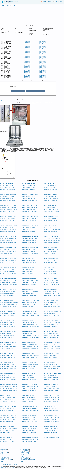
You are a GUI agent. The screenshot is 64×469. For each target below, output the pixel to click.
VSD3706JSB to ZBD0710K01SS (51, 395)
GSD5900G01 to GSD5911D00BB (51, 192)
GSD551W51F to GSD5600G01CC (30, 435)
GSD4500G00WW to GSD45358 (29, 379)
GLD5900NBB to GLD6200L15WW (8, 353)
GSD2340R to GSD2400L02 (28, 256)
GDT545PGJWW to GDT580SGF (7, 249)
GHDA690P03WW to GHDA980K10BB (9, 302)
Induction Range (4, 458)
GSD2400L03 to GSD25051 (28, 258)
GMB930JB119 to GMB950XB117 (7, 397)
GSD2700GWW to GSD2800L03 (29, 264)
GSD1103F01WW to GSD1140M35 (30, 194)
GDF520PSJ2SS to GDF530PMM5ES (8, 225)
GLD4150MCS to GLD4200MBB (7, 313)
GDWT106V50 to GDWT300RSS (7, 271)
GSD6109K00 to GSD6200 (50, 205)
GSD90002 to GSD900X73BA (50, 262)
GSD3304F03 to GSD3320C (28, 293)
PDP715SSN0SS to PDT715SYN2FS (52, 295)
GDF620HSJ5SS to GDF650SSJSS (8, 240)
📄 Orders (49, 1)
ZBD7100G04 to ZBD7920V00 (50, 426)
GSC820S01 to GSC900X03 (28, 185)
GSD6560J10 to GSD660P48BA (51, 231)
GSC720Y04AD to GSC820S (28, 183)
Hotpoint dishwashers (4, 100)
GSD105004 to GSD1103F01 (28, 192)
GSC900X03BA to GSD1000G (28, 187)
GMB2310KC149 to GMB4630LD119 (8, 384)
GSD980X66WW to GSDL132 (50, 271)
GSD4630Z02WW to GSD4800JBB (30, 386)
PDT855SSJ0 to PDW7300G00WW (52, 306)
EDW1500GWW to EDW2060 (7, 198)
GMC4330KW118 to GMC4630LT (7, 401)
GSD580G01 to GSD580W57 (50, 187)
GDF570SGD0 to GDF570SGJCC (7, 231)
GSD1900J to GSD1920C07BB (29, 218)
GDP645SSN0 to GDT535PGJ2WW (8, 242)
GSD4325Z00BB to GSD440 (28, 373)
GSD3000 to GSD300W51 (28, 273)
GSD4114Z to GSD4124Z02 (28, 353)
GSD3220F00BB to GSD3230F (29, 284)
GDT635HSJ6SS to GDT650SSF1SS (8, 260)
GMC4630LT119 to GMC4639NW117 (8, 404)
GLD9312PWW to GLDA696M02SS (8, 379)
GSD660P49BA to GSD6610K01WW (52, 234)
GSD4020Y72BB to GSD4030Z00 (29, 344)
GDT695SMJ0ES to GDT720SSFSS (8, 267)
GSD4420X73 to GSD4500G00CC (29, 377)
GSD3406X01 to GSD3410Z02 (29, 302)
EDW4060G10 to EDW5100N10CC (8, 205)
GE (14, 5)
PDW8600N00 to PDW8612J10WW (52, 348)
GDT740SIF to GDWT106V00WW (7, 269)
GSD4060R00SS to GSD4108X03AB (30, 348)
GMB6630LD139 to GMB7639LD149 (8, 390)
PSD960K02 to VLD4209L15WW (51, 386)
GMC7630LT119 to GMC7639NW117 (8, 412)
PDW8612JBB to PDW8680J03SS (51, 351)
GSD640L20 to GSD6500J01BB (51, 222)
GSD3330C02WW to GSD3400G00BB (30, 298)
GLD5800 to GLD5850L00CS (6, 348)
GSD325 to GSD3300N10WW (28, 289)
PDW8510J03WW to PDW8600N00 (52, 346)
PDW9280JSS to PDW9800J (50, 362)
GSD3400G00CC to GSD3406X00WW (30, 300)
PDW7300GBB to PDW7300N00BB (52, 309)
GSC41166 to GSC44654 (6, 435)
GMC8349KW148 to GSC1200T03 (8, 417)
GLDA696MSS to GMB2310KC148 (8, 382)
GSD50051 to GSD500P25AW (29, 397)
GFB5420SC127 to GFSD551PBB (8, 280)
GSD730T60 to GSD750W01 (50, 251)
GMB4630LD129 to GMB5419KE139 (8, 386)
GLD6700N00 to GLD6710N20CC (8, 364)
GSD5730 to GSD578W (49, 183)
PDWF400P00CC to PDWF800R (51, 368)
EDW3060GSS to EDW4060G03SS (8, 203)
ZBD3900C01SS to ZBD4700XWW (51, 406)
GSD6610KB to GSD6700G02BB (51, 236)
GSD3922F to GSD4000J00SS (29, 333)
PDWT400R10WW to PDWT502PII (51, 375)
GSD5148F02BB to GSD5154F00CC (30, 412)
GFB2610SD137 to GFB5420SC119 (8, 278)
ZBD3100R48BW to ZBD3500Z (51, 401)
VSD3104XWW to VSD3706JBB (51, 393)
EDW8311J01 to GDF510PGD (7, 211)
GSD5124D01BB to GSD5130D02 (29, 408)
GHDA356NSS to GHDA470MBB (7, 293)
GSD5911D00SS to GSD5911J (50, 194)
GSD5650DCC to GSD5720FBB (29, 441)
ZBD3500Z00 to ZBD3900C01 (50, 404)
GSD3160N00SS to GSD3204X (29, 278)
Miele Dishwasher (24, 454)
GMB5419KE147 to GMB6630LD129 (8, 388)
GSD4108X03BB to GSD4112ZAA (29, 351)
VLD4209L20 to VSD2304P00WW (51, 388)
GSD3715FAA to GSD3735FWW (29, 320)
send (36, 80)
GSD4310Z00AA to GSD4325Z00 (29, 371)
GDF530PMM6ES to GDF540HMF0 (8, 227)
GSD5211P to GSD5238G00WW (29, 417)
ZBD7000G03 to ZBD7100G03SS (51, 424)
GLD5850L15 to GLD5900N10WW (8, 351)
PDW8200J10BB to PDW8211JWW (52, 335)
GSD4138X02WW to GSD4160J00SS (30, 359)
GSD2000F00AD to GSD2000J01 (29, 222)
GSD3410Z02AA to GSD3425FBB (29, 304)
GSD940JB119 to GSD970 (50, 267)
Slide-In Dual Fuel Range (6, 459)
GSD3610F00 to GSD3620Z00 (29, 311)
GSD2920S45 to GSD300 (27, 271)
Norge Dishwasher (24, 456)
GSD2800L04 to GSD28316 (28, 267)
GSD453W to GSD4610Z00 (28, 382)
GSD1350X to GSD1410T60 (28, 209)
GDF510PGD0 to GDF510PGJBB (7, 214)
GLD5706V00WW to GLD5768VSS (8, 346)
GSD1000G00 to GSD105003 (28, 189)
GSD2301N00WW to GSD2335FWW (30, 253)
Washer (2, 453)
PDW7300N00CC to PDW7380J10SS (52, 311)
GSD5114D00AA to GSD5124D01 (29, 406)
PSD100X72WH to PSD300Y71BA (51, 379)
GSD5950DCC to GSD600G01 (50, 200)
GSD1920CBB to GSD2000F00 (29, 220)
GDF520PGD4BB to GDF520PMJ (7, 220)
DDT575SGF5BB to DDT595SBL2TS (8, 192)
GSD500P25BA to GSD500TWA (29, 399)
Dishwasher (9, 5)
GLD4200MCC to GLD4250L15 (7, 315)
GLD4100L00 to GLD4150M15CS (7, 311)
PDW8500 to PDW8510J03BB (50, 344)
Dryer (1, 450)
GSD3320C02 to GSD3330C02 (29, 295)
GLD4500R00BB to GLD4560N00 (7, 329)
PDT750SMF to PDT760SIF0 (50, 298)
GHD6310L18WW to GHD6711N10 (8, 289)
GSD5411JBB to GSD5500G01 (29, 428)
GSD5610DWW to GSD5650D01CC (30, 439)
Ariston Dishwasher (24, 449)
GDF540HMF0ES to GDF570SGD (8, 229)
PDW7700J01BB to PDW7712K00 (51, 315)
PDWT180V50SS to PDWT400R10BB (52, 373)
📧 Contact (60, 1)
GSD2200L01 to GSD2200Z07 (29, 242)
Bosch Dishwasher (24, 450)
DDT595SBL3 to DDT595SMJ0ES (8, 194)
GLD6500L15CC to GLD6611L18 (7, 359)
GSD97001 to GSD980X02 (50, 269)
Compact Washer (4, 454)
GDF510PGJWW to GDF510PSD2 (8, 216)
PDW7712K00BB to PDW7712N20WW (52, 317)
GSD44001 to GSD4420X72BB (29, 375)
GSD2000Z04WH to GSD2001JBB (29, 227)
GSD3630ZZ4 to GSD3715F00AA (29, 317)
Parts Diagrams (42, 41)
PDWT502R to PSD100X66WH (51, 377)
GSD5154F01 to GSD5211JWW (29, 415)
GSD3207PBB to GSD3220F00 (29, 282)
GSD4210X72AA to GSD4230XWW (30, 364)
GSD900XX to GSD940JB (49, 264)
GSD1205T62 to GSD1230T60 (29, 203)
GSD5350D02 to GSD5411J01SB (29, 426)
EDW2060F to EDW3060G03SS (7, 200)
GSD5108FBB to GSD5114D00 (29, 404)
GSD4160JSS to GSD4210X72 (29, 362)
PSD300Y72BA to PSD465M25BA (51, 382)
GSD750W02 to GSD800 (49, 253)
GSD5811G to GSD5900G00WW (51, 189)
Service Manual (27, 41)
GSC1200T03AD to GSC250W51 (7, 419)
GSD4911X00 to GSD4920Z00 (29, 390)
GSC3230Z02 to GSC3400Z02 (7, 426)
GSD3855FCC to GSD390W (28, 329)
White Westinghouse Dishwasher (27, 459)
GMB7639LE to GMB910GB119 (7, 393)
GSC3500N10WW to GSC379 (7, 430)
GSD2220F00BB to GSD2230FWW (30, 247)
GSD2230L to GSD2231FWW (28, 249)
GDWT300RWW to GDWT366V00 (8, 273)
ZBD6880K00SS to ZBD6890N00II (51, 417)
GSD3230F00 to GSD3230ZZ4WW (30, 287)
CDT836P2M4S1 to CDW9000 (7, 187)
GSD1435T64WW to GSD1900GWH (30, 216)
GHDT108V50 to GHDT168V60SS (8, 306)
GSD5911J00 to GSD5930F (50, 196)
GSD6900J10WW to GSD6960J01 (51, 242)
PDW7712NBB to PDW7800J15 (51, 320)
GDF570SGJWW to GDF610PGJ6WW (8, 234)
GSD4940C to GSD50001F (28, 395)
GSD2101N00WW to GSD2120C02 (30, 236)
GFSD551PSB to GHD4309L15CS (8, 282)
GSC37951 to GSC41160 (6, 432)
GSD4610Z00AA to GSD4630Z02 (29, 384)
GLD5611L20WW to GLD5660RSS (8, 342)
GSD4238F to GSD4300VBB (28, 366)
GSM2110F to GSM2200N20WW (51, 282)
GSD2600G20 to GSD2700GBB (29, 262)
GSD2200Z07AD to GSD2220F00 (29, 245)
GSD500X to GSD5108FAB (28, 401)
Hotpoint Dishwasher (25, 452)
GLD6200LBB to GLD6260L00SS (7, 355)
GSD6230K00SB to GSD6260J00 (51, 214)
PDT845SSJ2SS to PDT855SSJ (51, 304)
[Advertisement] (32, 15)
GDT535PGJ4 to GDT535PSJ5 (7, 245)
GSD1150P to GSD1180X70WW (29, 196)
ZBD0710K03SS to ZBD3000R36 (51, 397)
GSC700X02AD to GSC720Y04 (7, 441)
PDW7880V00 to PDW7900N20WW (52, 329)
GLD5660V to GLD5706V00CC (7, 344)
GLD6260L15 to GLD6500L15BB (7, 357)
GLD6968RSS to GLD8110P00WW (8, 373)
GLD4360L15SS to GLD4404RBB (7, 322)
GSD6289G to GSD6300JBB (50, 218)
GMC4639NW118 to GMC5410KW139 (8, 406)
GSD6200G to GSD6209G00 (50, 207)
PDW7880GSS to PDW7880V (50, 326)
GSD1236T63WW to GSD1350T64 (30, 207)
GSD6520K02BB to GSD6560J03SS (52, 229)
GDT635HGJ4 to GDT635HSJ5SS (8, 258)
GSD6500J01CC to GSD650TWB (51, 225)
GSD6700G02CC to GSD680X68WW (52, 238)
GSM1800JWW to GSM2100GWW (51, 278)
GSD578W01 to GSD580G (50, 185)
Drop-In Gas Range (4, 457)
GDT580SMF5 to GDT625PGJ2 (7, 253)
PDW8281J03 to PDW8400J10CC (51, 340)
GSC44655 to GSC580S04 (6, 437)
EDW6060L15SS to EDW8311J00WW (8, 209)
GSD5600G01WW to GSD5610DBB (30, 437)
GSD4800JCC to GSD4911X (28, 388)
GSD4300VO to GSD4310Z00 (28, 368)
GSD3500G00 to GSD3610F (28, 309)
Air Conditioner (3, 449)
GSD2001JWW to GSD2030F (28, 229)
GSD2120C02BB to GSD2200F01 (29, 238)
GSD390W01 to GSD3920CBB (29, 331)
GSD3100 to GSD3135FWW (28, 276)
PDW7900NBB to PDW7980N (50, 331)
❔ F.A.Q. (55, 1)
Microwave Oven (4, 452)
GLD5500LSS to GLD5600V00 (7, 337)
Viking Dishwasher (24, 458)
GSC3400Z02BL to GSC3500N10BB (8, 428)
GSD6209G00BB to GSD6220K (51, 209)
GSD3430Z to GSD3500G (28, 306)
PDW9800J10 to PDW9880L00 (51, 364)
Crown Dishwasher (24, 451)
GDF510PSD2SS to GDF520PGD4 (8, 218)
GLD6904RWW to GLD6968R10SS (8, 371)
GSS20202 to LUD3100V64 (50, 291)
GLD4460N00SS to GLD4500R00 (7, 326)
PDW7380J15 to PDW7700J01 (50, 313)
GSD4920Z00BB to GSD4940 (28, 393)
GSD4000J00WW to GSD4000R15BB (30, 335)
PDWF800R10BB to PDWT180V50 (51, 371)
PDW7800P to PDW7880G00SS (51, 324)
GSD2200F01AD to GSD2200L (29, 240)
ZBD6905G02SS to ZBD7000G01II (51, 421)
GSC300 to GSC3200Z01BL (6, 421)
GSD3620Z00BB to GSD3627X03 (29, 313)
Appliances (3, 5)
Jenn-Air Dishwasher (25, 453)
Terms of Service (4, 464)
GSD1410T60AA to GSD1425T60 (29, 211)
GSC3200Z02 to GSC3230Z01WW (8, 424)
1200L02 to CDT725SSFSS (6, 183)
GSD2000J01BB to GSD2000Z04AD (30, 225)
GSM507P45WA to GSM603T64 (51, 287)
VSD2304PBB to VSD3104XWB (51, 390)
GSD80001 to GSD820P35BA (50, 256)
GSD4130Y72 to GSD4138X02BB (29, 357)
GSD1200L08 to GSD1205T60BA (29, 200)
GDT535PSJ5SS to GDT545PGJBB (8, 247)
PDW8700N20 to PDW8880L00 (51, 355)
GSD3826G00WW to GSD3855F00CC (30, 326)
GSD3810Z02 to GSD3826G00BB (29, 324)
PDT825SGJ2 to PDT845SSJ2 (50, 302)
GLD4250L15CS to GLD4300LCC (7, 317)
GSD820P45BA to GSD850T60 (51, 258)
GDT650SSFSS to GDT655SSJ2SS (8, 262)
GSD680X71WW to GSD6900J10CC (52, 240)
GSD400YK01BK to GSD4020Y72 (29, 342)
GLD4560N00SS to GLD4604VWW (8, 331)
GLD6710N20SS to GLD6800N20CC (8, 366)
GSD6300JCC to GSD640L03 (50, 220)
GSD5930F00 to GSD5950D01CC (51, 198)
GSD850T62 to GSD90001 (50, 260)
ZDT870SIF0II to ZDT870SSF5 (51, 432)
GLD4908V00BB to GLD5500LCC (8, 335)
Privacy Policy (14, 464)
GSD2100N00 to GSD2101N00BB (29, 234)
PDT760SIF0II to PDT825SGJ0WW (51, 300)
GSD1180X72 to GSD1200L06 (29, 198)
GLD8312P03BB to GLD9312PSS (8, 377)
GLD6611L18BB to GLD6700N (7, 362)
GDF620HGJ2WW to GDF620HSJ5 (8, 238)
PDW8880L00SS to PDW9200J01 (51, 357)
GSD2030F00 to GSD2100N (28, 231)
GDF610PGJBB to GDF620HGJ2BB (8, 236)
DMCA (10, 464)
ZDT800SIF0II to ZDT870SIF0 (50, 430)
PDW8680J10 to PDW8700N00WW (52, 353)
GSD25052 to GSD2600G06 (28, 260)
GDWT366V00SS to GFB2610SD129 (8, 276)
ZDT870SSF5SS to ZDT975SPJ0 (51, 435)
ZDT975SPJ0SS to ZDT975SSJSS (51, 437)
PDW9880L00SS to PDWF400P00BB (52, 366)
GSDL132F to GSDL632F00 (50, 273)
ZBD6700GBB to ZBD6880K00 (51, 415)
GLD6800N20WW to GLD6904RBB (8, 368)
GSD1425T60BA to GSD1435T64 (29, 214)
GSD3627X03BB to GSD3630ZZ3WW (30, 315)
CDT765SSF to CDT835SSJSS (7, 185)
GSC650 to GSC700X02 (5, 439)
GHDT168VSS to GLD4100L (6, 309)
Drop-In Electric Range (5, 456)
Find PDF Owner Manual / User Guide (36, 90)
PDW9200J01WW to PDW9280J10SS (52, 359)
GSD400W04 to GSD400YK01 (29, 340)
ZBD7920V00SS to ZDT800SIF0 (51, 428)
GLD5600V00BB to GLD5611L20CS (8, 340)
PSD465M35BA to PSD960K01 (51, 384)
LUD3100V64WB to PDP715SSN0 (51, 293)
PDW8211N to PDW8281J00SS (51, 337)
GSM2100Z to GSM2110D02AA (51, 280)
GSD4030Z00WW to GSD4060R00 (30, 346)
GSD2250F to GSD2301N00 (28, 251)
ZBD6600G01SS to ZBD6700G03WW (52, 412)
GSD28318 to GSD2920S (27, 269)
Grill (1, 451)
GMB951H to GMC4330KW (6, 399)
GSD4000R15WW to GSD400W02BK (30, 337)
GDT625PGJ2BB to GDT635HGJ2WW (9, 256)
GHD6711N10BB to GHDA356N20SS (8, 291)
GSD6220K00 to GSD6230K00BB (51, 211)
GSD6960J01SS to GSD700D (50, 245)
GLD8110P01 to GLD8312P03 (7, 375)
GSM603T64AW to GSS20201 (50, 289)
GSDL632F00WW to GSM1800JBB (51, 276)
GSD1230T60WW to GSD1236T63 (30, 205)
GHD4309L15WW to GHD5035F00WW (9, 284)
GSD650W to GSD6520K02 (50, 227)
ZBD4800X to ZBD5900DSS (50, 408)
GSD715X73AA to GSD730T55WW (51, 249)
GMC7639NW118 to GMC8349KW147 (8, 415)
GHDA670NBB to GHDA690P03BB (8, 300)
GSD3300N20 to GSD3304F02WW (30, 291)
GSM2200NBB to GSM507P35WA (51, 284)
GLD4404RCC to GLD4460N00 (7, 324)
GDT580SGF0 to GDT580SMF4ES (8, 251)
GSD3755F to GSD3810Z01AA (29, 322)
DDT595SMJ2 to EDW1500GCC (7, 196)
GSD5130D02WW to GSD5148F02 (30, 410)
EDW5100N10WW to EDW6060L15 (8, 207)
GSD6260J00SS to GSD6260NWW (51, 216)
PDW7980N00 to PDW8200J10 (51, 333)
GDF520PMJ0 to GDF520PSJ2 (7, 222)
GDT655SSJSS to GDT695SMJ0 (7, 264)
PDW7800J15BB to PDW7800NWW (52, 322)
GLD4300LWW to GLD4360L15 (7, 320)
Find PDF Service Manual (17, 90)
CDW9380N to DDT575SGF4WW (7, 189)
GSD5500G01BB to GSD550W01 (29, 430)
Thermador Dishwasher (25, 457)
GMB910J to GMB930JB (5, 395)
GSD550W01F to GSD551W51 (29, 432)
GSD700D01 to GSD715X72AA (51, 247)
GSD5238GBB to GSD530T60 (28, 419)
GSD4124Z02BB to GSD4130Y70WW (30, 355)
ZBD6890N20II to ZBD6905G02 (51, 419)
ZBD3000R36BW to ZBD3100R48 (51, 399)
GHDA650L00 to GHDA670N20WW (8, 298)
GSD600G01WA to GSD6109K (50, 203)
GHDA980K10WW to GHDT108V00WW (9, 304)
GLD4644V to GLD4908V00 (6, 333)
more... (2, 461)
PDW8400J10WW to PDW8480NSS (52, 342)
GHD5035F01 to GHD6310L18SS (7, 287)
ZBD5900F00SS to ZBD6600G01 (51, 410)
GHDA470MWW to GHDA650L (7, 295)
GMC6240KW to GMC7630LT (7, 410)
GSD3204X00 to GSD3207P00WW (30, 280)
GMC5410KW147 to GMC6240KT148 (8, 408)
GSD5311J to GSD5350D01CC (29, 424)
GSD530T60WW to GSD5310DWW (30, 421)
